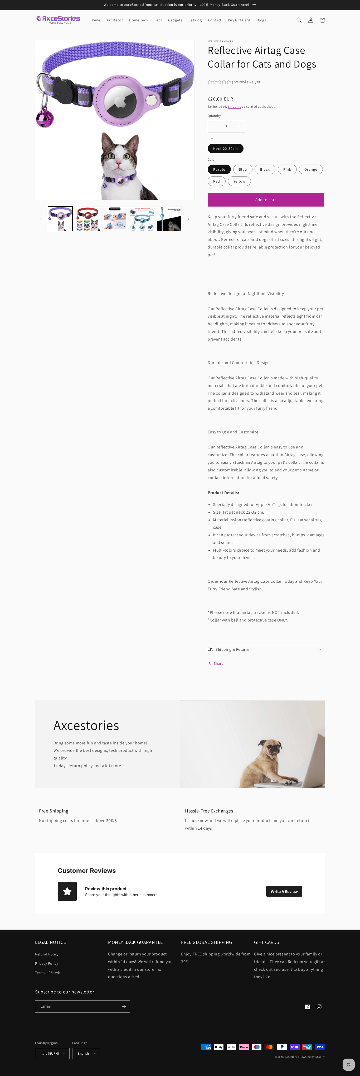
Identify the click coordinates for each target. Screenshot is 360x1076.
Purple (219, 169)
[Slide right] (188, 219)
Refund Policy (47, 954)
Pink (287, 169)
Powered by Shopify (312, 1057)
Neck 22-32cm (225, 148)
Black (265, 169)
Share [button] (218, 663)
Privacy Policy (46, 963)
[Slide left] (41, 219)
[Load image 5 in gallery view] (169, 219)
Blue (243, 169)
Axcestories (292, 1057)
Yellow (239, 181)
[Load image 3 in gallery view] (115, 219)
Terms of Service (49, 972)
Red (216, 181)
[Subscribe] (124, 1006)
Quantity (214, 115)
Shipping (234, 106)
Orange (310, 169)
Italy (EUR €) (50, 1053)
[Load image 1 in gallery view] (60, 219)
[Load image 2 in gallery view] (87, 219)
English (83, 1053)
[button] (299, 20)
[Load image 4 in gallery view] (142, 219)
